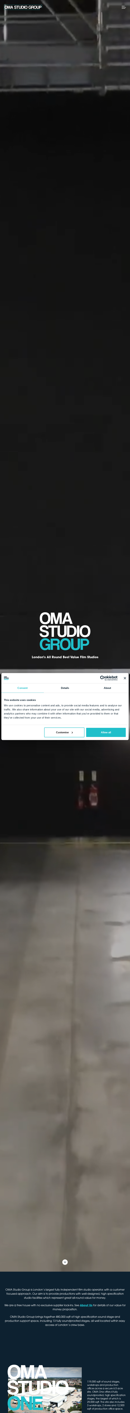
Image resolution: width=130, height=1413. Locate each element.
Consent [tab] (22, 687)
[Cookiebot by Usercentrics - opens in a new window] (102, 678)
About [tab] (107, 687)
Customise (62, 732)
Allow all (106, 732)
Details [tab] (65, 687)
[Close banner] (125, 678)
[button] (123, 7)
